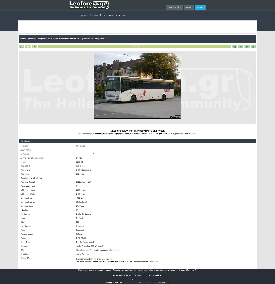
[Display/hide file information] (28, 46)
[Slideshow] (34, 46)
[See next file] (247, 46)
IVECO (78, 154)
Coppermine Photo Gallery (141, 279)
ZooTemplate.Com (148, 283)
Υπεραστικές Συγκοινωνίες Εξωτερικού (74, 39)
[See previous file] (240, 46)
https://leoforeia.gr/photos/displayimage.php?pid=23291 (98, 250)
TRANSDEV (103, 154)
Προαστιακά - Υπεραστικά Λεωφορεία (42, 39)
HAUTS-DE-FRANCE (118, 154)
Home (22, 39)
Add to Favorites (82, 254)
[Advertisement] (104, 26)
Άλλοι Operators (98, 39)
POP (96, 154)
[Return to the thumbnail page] (21, 46)
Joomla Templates (131, 283)
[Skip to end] (253, 46)
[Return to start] (234, 46)
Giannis (79, 150)
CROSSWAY (88, 154)
